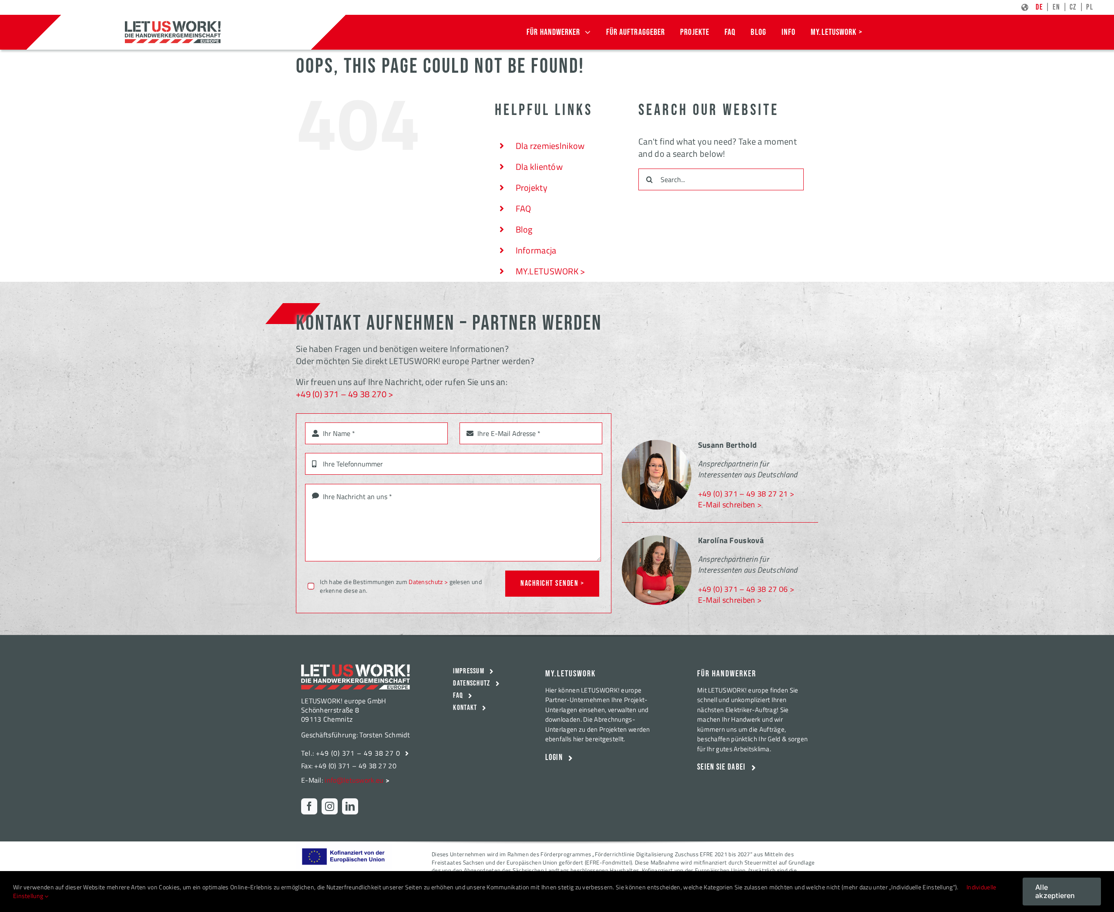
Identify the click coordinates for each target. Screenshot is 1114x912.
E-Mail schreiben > (730, 504)
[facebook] (309, 806)
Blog (524, 229)
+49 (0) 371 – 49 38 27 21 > (746, 494)
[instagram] (330, 806)
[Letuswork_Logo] (173, 25)
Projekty (531, 187)
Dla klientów (539, 166)
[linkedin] (350, 806)
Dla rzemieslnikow (550, 145)
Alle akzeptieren (1055, 891)
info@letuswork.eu (354, 780)
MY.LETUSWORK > (550, 271)
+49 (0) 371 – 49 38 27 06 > (746, 589)
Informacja (536, 250)
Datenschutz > (428, 581)
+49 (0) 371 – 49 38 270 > (344, 394)
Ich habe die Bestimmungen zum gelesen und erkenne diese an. (401, 586)
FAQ (523, 208)
